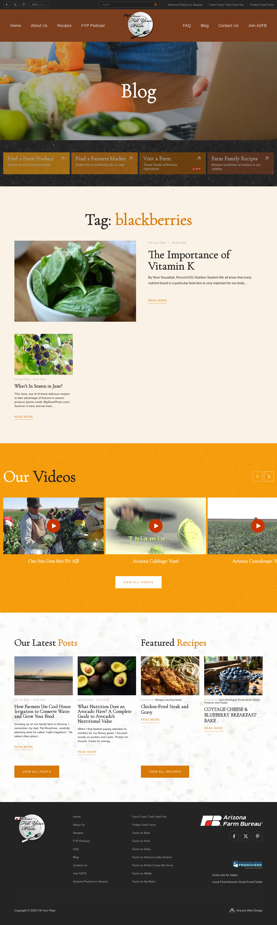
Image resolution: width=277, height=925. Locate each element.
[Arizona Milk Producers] (247, 864)
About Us (39, 25)
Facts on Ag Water (144, 881)
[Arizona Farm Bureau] (39, 4)
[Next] (269, 476)
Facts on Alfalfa (142, 873)
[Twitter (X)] (15, 4)
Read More (157, 300)
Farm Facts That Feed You (226, 4)
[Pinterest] (23, 4)
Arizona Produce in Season (185, 4)
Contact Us (228, 25)
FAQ (187, 25)
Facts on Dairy (141, 849)
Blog (205, 25)
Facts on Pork (141, 841)
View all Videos (138, 582)
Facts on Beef (141, 832)
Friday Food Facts (262, 4)
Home (15, 25)
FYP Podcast (93, 25)
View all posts (37, 771)
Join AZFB (257, 25)
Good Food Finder (251, 881)
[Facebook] (6, 4)
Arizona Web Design (249, 910)
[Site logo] (29, 849)
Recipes (64, 25)
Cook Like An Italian (225, 875)
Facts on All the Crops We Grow (152, 865)
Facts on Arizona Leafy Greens (152, 857)
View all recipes (165, 771)
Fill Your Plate (46, 910)
